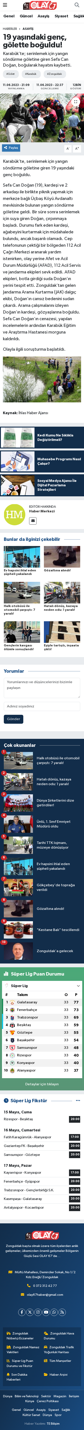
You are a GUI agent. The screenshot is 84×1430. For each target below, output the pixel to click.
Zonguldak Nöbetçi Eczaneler (20, 1336)
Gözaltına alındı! (57, 570)
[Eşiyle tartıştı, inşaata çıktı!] (62, 632)
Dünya (7, 1396)
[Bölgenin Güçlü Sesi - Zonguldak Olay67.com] (40, 5)
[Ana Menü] (5, 5)
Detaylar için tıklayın (42, 1084)
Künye (29, 1401)
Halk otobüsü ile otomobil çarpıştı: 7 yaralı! (19, 610)
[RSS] (62, 1312)
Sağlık (66, 1410)
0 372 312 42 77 (45, 1285)
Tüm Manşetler (60, 1361)
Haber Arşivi (58, 1374)
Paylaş (13, 147)
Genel (8, 16)
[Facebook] (22, 1312)
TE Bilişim (53, 1423)
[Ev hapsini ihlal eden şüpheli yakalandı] (22, 557)
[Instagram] (38, 1312)
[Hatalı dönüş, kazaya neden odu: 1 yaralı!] (62, 592)
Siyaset (61, 16)
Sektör (46, 1396)
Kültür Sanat (31, 1415)
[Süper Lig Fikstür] (78, 1101)
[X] (30, 1312)
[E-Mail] (33, 521)
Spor (58, 1415)
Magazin (60, 1396)
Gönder (13, 719)
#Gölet (10, 74)
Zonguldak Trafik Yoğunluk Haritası (59, 1350)
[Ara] (77, 5)
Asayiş (43, 16)
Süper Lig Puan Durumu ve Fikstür (20, 1363)
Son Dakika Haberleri (17, 1377)
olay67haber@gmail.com (45, 1294)
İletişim (74, 1396)
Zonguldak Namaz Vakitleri (23, 1350)
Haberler (10, 29)
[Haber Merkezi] (14, 514)
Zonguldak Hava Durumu (59, 1336)
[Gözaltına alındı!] (62, 557)
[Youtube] (46, 1312)
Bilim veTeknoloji (27, 1396)
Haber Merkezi (42, 511)
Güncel (26, 16)
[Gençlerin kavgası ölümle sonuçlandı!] (22, 632)
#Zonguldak (54, 74)
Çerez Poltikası (48, 1401)
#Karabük (30, 74)
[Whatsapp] (54, 1312)
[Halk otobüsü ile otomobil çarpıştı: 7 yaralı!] (22, 592)
